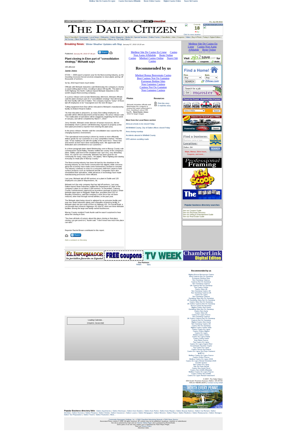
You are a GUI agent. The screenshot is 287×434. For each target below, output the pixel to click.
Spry (149, 264)
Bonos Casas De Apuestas (201, 305)
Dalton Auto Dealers (135, 411)
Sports (93, 39)
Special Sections (140, 37)
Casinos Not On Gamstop (201, 282)
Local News (94, 37)
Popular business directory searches (202, 205)
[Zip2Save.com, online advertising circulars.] (202, 63)
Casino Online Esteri (201, 338)
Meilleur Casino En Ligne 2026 (201, 359)
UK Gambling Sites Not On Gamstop (201, 300)
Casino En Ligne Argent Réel (201, 344)
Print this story (163, 103)
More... (113, 415)
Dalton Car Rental (202, 411)
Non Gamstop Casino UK (201, 291)
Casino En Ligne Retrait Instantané (201, 375)
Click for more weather (192, 34)
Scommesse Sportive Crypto (201, 346)
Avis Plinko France (201, 340)
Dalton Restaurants (199, 413)
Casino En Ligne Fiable (201, 337)
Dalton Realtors (185, 413)
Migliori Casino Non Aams (201, 307)
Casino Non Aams (201, 311)
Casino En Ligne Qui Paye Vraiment (201, 351)
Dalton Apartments (103, 411)
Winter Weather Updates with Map (104, 44)
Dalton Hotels (104, 413)
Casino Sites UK (201, 289)
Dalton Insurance (117, 413)
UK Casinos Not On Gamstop (201, 285)
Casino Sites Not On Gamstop (201, 302)
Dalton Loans (131, 413)
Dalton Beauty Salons (184, 411)
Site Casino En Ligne (201, 364)
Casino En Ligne (201, 295)
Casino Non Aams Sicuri (201, 368)
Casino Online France (201, 357)
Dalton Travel (89, 415)
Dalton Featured (102, 415)
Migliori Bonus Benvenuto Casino (201, 274)
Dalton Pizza (172, 413)
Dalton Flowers (91, 413)
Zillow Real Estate (82, 39)
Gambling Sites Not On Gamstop (201, 298)
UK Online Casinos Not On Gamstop (201, 304)
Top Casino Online (201, 287)
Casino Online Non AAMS (201, 374)
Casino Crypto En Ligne (201, 329)
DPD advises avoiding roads (137, 139)
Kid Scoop (69, 39)
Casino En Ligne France (201, 315)
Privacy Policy (146, 426)
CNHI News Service (171, 419)
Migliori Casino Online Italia (201, 327)
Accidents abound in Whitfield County (141, 135)
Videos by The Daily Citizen (119, 39)
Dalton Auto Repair (167, 411)
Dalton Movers (159, 413)
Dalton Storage (215, 413)
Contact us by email (215, 383)
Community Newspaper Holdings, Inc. (122, 419)
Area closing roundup (134, 131)
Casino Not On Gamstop (201, 326)
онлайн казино (201, 363)
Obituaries (104, 37)
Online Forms (154, 37)
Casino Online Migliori (201, 331)
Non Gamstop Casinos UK (201, 293)
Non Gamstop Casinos (201, 280)
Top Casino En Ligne (201, 342)
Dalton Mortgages (145, 413)
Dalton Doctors (78, 413)
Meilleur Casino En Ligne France (201, 355)
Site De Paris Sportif (201, 366)
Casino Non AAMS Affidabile (201, 370)
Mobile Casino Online (201, 335)
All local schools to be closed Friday (140, 124)
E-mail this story (164, 106)
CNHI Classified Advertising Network (149, 419)
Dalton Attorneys (119, 411)
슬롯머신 (201, 353)
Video (188, 37)
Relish (138, 264)
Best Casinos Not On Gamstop (201, 276)
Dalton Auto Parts (151, 411)
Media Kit (129, 37)
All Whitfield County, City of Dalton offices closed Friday (148, 128)
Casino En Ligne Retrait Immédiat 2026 (201, 361)
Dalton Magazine (117, 37)
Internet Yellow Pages (144, 423)
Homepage (83, 37)
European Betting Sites (201, 278)
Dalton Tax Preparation (73, 415)
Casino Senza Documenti (201, 349)
